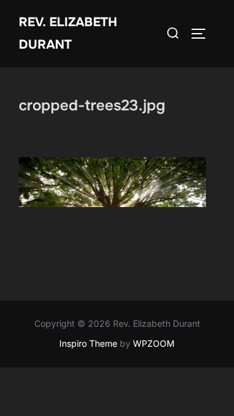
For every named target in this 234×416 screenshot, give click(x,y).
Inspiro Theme (88, 343)
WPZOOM (154, 343)
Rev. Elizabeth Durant (68, 33)
